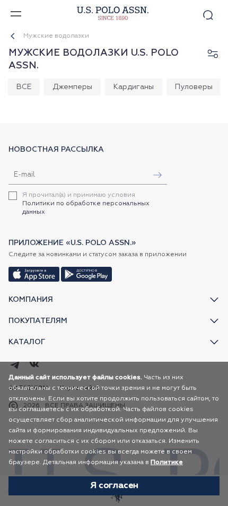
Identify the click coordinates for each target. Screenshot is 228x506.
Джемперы (72, 87)
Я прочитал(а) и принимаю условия (86, 203)
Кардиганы (133, 87)
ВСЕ (23, 87)
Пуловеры (194, 87)
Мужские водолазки (56, 36)
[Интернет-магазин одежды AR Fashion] (111, 14)
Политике (167, 462)
